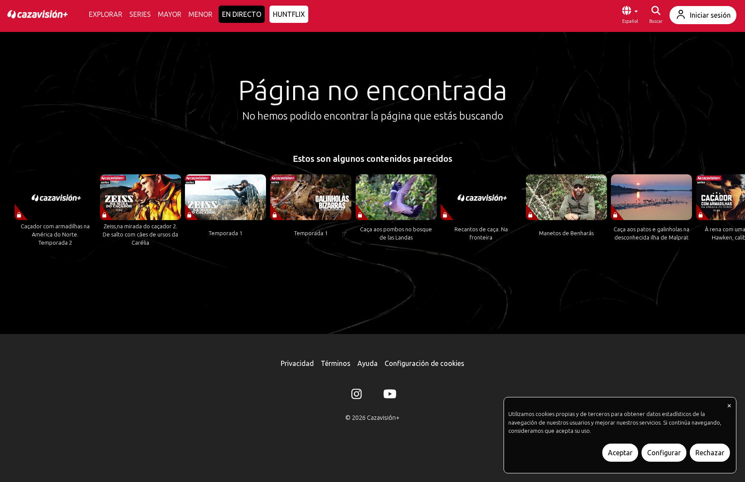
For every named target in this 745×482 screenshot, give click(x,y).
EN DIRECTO (241, 14)
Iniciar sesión (710, 15)
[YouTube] (388, 395)
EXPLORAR (105, 14)
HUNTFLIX (289, 14)
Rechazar (709, 453)
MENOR (200, 14)
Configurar (664, 453)
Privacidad (297, 363)
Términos (336, 363)
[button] (629, 15)
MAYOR (170, 14)
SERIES (140, 14)
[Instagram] (356, 395)
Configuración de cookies (424, 363)
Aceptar (620, 453)
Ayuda (367, 363)
